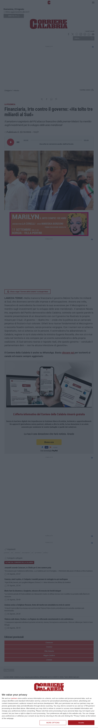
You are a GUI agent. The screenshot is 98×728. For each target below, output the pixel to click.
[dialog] (49, 704)
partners (14, 698)
